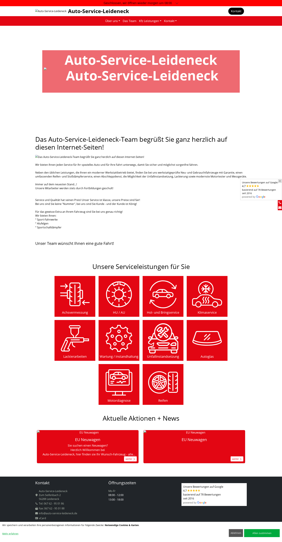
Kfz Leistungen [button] (149, 21)
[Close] (280, 181)
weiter (129, 458)
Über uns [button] (111, 21)
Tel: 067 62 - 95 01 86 (51, 503)
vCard (42, 518)
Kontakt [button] (169, 21)
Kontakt (236, 11)
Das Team (129, 21)
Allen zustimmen (261, 533)
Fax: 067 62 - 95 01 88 (51, 508)
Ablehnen (236, 532)
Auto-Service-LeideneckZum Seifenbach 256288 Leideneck (53, 495)
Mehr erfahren (10, 533)
